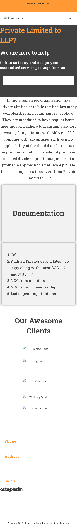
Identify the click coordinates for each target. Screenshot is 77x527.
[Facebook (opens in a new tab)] (34, 7)
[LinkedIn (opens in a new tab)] (43, 7)
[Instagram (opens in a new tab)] (39, 7)
